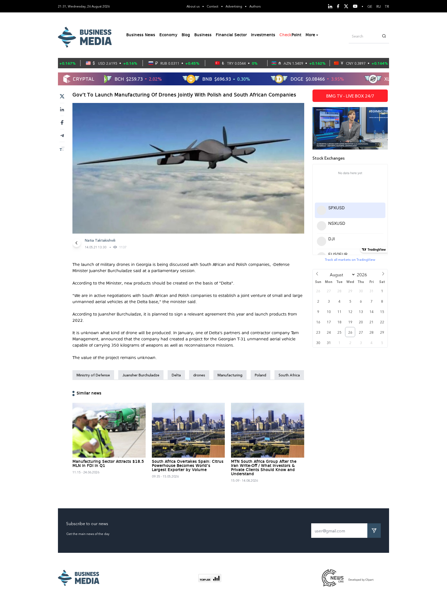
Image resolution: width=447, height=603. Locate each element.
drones (199, 374)
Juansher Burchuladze (140, 374)
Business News (140, 35)
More (310, 35)
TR (387, 6)
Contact (212, 6)
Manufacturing (230, 374)
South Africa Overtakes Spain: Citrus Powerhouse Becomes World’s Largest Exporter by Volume (188, 466)
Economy (168, 35)
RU (378, 6)
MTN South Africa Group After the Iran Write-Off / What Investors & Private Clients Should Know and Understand (263, 468)
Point (290, 35)
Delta (176, 374)
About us (193, 6)
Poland (260, 374)
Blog (186, 35)
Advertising (234, 6)
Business (203, 35)
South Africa (289, 374)
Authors (254, 6)
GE (369, 6)
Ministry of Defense (93, 374)
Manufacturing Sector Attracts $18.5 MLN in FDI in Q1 (108, 464)
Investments (263, 35)
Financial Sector (231, 35)
